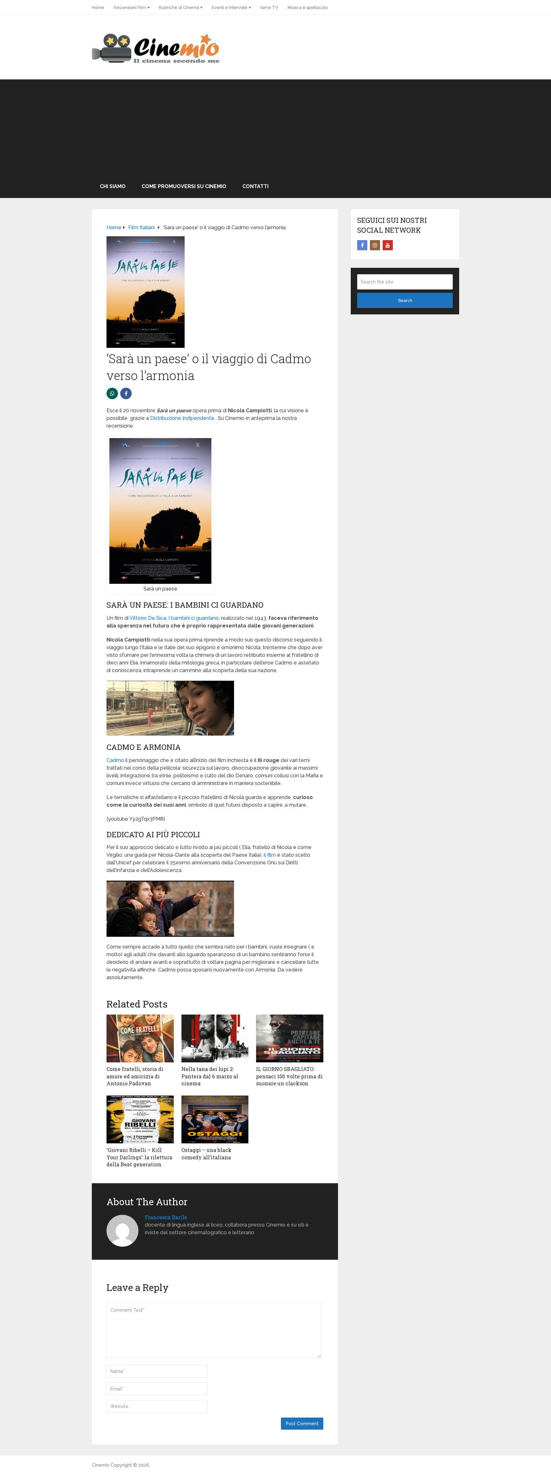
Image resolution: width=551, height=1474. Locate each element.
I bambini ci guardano (193, 618)
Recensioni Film (130, 7)
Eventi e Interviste (229, 7)
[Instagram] (375, 245)
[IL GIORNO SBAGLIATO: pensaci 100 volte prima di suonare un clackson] (289, 1038)
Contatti (255, 186)
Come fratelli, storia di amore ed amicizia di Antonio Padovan (135, 1076)
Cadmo (115, 760)
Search (405, 300)
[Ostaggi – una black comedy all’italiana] (215, 1119)
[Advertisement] (275, 127)
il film (270, 855)
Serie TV (269, 7)
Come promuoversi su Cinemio (184, 186)
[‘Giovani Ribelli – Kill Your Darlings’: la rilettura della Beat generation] (140, 1119)
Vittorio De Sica (147, 618)
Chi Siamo (113, 186)
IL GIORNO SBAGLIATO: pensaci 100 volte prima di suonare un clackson (289, 1076)
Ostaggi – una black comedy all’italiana (206, 1153)
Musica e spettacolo (308, 7)
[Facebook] (362, 245)
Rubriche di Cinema (179, 7)
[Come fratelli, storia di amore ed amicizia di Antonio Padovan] (140, 1038)
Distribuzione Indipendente (182, 418)
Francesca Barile (166, 1217)
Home (98, 7)
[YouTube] (388, 245)
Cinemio (100, 1465)
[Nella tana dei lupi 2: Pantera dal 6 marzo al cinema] (215, 1038)
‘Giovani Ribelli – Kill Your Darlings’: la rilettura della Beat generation (139, 1157)
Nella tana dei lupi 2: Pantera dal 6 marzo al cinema (209, 1076)
